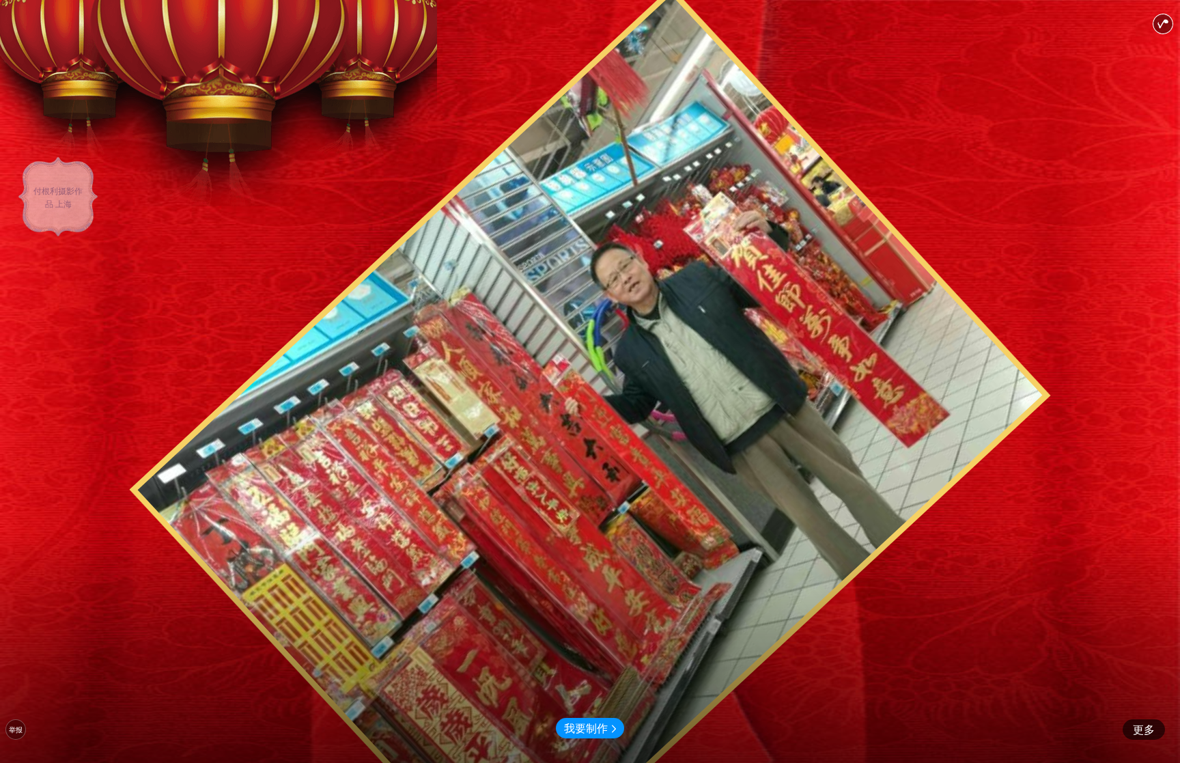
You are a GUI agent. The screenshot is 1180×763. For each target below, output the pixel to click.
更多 (1144, 729)
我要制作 (586, 728)
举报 (16, 729)
